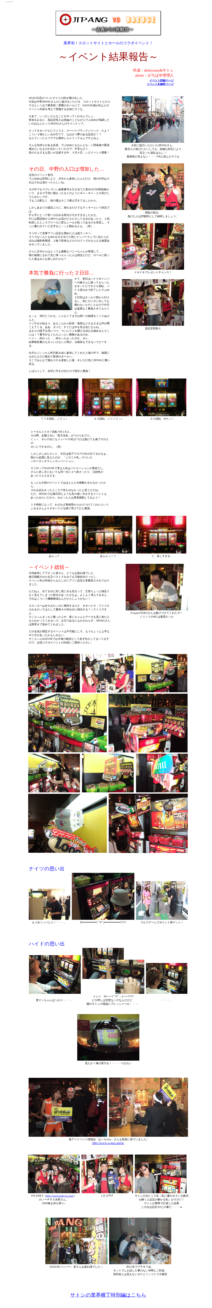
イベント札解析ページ (160, 84)
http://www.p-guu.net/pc (108, 1143)
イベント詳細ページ (161, 80)
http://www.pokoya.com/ (60, 1195)
